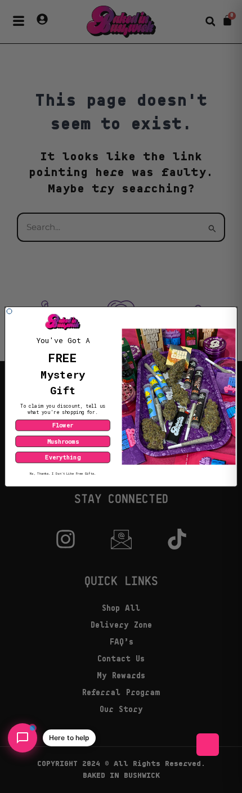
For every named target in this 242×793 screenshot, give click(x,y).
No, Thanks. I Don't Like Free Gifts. (63, 473)
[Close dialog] (9, 311)
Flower (62, 425)
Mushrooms (63, 441)
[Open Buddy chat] (22, 738)
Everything (62, 457)
